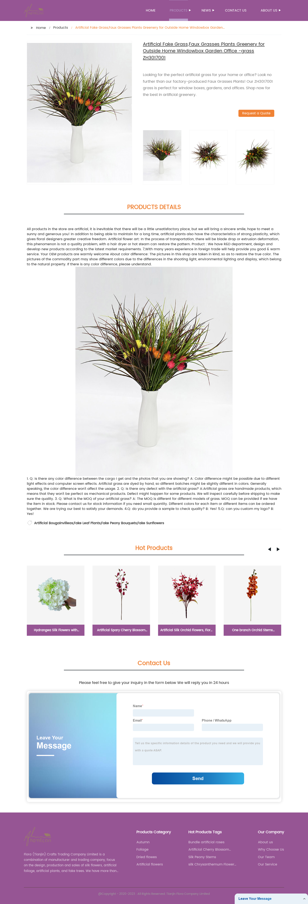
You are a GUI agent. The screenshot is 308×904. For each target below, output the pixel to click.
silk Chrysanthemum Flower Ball (211, 864)
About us (269, 10)
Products (178, 10)
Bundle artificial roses (206, 842)
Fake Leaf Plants (87, 523)
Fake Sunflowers (150, 523)
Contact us (235, 10)
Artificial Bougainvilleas (53, 523)
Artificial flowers (149, 864)
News (206, 10)
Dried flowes (146, 857)
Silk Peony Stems (202, 857)
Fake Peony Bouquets (119, 523)
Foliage (142, 849)
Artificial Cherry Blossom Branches (208, 849)
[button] (269, 549)
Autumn (143, 842)
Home (150, 10)
